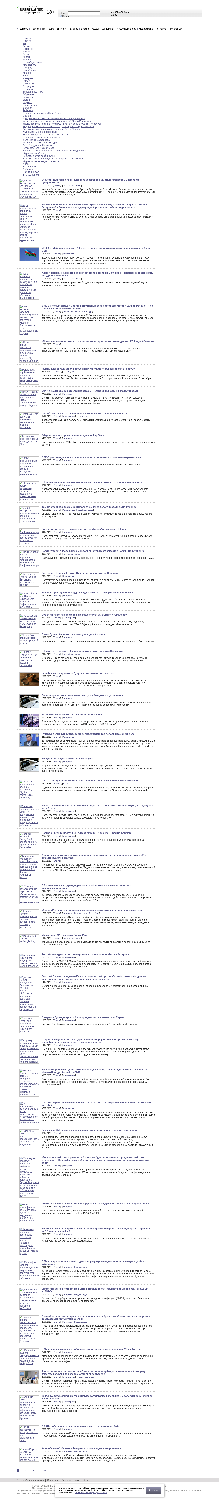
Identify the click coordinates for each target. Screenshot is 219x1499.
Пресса (35, 29)
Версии (85, 29)
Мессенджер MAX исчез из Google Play (64, 935)
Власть (24, 29)
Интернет (62, 29)
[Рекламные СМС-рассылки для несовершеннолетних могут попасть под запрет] (29, 1137)
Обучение (28, 94)
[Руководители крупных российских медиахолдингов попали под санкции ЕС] (29, 740)
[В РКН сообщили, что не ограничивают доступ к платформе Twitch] (29, 1433)
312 (38, 1470)
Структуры (29, 86)
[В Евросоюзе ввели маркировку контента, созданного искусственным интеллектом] (29, 491)
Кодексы (27, 102)
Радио (51, 29)
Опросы (27, 81)
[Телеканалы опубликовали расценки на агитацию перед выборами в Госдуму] (29, 376)
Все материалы (151, 23)
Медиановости (30, 23)
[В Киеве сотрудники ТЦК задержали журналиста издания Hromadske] (29, 658)
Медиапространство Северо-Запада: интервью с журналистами (58, 126)
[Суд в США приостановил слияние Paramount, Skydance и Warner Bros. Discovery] (29, 789)
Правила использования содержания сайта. (53, 1488)
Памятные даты (32, 172)
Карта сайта (81, 1480)
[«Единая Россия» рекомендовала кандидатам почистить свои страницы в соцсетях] (29, 919)
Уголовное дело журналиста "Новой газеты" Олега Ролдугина (57, 121)
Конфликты (107, 29)
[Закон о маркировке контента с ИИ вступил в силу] (29, 720)
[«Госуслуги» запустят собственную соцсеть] (29, 764)
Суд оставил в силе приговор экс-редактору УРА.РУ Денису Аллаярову (84, 615)
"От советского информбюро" (39, 148)
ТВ (43, 29)
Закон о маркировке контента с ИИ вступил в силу (72, 714)
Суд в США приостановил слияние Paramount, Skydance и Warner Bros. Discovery (90, 780)
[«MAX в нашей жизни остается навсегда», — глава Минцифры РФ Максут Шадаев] (29, 398)
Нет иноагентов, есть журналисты (41, 137)
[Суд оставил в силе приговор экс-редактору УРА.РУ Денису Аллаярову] (29, 621)
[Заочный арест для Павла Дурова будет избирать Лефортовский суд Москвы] (29, 600)
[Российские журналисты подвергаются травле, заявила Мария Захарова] (29, 961)
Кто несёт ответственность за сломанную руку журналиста (55, 150)
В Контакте (141, 12)
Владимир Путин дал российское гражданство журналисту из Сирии (83, 1017)
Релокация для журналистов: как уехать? (45, 134)
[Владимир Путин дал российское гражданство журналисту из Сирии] (29, 1024)
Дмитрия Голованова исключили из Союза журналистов (54, 118)
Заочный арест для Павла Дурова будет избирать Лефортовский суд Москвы (88, 592)
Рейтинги (91, 23)
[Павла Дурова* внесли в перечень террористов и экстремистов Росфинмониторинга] (29, 558)
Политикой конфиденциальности (91, 1492)
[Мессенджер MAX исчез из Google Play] (29, 938)
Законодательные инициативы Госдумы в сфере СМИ (53, 158)
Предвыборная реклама (30, 1480)
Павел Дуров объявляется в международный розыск (73, 634)
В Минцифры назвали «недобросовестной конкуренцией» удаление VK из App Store (92, 1349)
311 (32, 1470)
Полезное (71, 23)
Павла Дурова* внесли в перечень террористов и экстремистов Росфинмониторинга (93, 551)
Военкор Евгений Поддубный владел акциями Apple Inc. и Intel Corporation (86, 833)
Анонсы (128, 23)
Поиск (63, 13)
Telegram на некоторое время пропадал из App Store (73, 435)
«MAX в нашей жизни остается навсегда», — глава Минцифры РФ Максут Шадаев (90, 391)
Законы (27, 99)
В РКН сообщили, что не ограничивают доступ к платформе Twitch (81, 1426)
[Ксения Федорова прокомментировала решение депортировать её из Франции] (29, 514)
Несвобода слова (126, 29)
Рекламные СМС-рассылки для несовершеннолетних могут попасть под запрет (89, 1130)
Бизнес (74, 29)
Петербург (161, 29)
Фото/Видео (176, 29)
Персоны (28, 89)
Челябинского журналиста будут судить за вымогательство (78, 673)
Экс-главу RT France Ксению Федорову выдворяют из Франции (80, 573)
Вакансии (28, 107)
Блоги (26, 75)
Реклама (66, 1480)
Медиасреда (146, 29)
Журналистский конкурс (36, 153)
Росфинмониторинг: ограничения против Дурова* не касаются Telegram (85, 529)
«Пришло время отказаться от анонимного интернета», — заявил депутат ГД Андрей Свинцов (98, 341)
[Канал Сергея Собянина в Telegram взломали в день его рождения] (29, 1455)
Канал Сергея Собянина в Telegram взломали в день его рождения (81, 1448)
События (28, 169)
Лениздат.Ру (52, 1486)
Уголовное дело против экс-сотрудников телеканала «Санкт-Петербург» (62, 124)
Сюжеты (111, 23)
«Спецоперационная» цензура (40, 142)
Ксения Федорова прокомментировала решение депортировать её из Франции (89, 507)
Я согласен (154, 1490)
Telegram (145, 12)
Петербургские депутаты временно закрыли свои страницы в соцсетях (84, 413)
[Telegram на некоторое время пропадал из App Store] (29, 440)
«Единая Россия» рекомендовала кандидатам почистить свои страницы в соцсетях (92, 910)
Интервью (28, 78)
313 (44, 1470)
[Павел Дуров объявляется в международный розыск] (29, 639)
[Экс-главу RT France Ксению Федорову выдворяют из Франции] (29, 579)
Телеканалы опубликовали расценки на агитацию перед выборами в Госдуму (88, 369)
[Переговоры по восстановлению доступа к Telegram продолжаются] (29, 701)
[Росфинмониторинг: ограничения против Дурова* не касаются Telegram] (29, 536)
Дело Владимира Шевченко (38, 145)
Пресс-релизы (30, 105)
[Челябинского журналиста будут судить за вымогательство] (29, 679)
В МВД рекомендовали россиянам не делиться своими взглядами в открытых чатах (92, 457)
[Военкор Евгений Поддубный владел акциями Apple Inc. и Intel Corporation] (29, 840)
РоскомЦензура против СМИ (39, 156)
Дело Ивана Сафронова (36, 140)
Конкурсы (28, 97)
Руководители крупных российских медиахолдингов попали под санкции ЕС (88, 734)
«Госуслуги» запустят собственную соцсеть (68, 758)
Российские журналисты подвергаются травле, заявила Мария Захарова (85, 954)
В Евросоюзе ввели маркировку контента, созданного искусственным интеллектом (92, 482)
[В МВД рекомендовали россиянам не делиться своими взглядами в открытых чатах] (29, 466)
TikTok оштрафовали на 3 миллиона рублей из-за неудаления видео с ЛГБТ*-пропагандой (95, 1203)
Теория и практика (33, 91)
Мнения (52, 23)
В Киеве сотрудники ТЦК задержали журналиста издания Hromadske (82, 651)
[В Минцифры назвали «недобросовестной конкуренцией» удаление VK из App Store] (29, 1356)
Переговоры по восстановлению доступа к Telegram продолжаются (82, 695)
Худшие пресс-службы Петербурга (42, 113)
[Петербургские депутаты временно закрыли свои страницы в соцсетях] (29, 420)
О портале (53, 1480)
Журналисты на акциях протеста (41, 161)
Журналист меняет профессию (40, 132)
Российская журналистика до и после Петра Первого (52, 129)
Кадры (95, 29)
